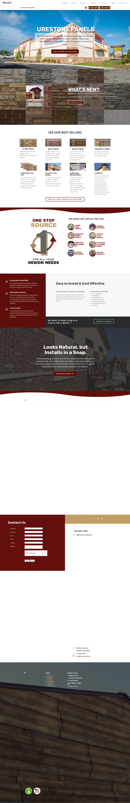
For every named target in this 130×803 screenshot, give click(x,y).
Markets (83, 3)
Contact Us (122, 3)
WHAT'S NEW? (83, 89)
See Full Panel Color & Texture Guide (65, 199)
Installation (93, 3)
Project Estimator (104, 7)
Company (12, 542)
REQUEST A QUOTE (103, 321)
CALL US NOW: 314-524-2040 (65, 51)
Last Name (13, 532)
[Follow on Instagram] (97, 519)
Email (11, 535)
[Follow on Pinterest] (102, 519)
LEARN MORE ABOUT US (65, 373)
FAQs (13, 287)
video (18, 287)
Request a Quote (93, 7)
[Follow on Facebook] (93, 519)
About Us (50, 676)
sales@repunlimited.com (83, 656)
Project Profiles (15, 308)
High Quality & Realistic (18, 292)
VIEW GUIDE (76, 102)
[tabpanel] (28, 791)
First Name (13, 528)
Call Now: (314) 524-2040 (27, 7)
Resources (103, 3)
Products (73, 3)
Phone (12, 539)
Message (12, 546)
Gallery (113, 3)
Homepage (64, 3)
